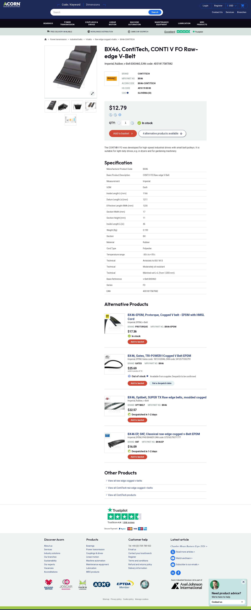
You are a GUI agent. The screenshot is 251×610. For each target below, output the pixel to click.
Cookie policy (128, 599)
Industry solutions (52, 553)
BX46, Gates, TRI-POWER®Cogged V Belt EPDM (159, 356)
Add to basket (121, 133)
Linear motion (112, 23)
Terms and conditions (138, 561)
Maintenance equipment (161, 23)
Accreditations (51, 572)
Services (230, 12)
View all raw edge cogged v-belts (125, 480)
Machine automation (134, 23)
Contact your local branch (140, 553)
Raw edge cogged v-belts (106, 39)
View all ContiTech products (122, 495)
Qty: (112, 123)
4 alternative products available (160, 133)
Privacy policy (116, 599)
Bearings (48, 23)
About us (48, 546)
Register (218, 6)
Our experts (49, 564)
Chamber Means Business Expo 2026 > (189, 546)
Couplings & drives (91, 23)
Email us (132, 549)
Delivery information (137, 568)
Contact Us (217, 12)
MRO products (202, 23)
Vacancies (49, 568)
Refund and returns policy (140, 564)
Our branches (50, 557)
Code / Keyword (71, 4)
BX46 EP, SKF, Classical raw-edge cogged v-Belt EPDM (164, 434)
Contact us (217, 602)
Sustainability (50, 561)
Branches (241, 12)
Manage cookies (141, 599)
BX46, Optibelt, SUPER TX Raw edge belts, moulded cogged (167, 397)
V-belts (89, 39)
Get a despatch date (161, 383)
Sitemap (106, 599)
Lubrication (184, 23)
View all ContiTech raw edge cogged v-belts (130, 488)
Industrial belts (76, 39)
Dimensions (93, 4)
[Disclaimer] (128, 93)
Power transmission (67, 23)
